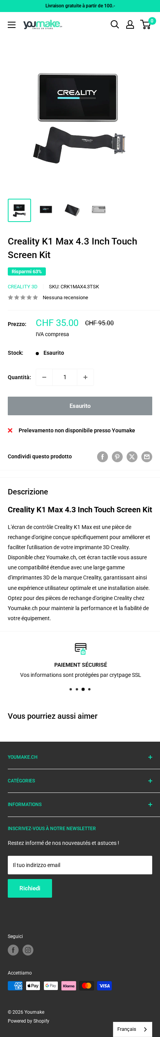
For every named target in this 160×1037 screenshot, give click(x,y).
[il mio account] (130, 24)
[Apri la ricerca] (115, 24)
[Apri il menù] (12, 25)
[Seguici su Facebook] (13, 950)
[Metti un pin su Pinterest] (117, 456)
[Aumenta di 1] (85, 377)
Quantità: (19, 377)
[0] (146, 24)
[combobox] (132, 1029)
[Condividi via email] (146, 456)
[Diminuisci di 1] (44, 377)
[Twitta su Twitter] (132, 456)
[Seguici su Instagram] (28, 950)
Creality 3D (23, 287)
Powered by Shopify (28, 1021)
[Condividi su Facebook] (102, 456)
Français (126, 1029)
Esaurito (80, 405)
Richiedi (29, 888)
